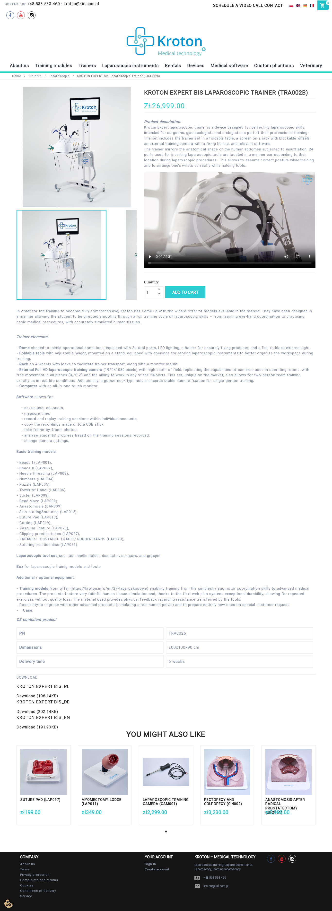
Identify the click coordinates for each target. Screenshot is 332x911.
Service (26, 896)
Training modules (53, 65)
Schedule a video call (238, 5)
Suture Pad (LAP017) (40, 800)
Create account (157, 869)
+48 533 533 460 (43, 3)
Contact (273, 5)
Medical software (229, 65)
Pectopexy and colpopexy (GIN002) (223, 802)
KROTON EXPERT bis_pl (43, 686)
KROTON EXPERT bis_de (43, 701)
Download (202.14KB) (37, 711)
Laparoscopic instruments (130, 65)
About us (19, 65)
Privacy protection (35, 874)
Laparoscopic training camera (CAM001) (166, 802)
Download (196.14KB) (37, 696)
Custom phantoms (274, 65)
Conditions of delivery (38, 891)
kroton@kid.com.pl (81, 3)
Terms (25, 869)
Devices (196, 65)
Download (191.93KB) (37, 727)
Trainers (87, 65)
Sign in (150, 864)
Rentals (173, 65)
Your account (159, 857)
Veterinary (311, 65)
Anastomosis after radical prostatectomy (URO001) (285, 806)
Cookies (27, 885)
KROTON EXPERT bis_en (43, 717)
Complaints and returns (39, 880)
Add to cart (185, 292)
